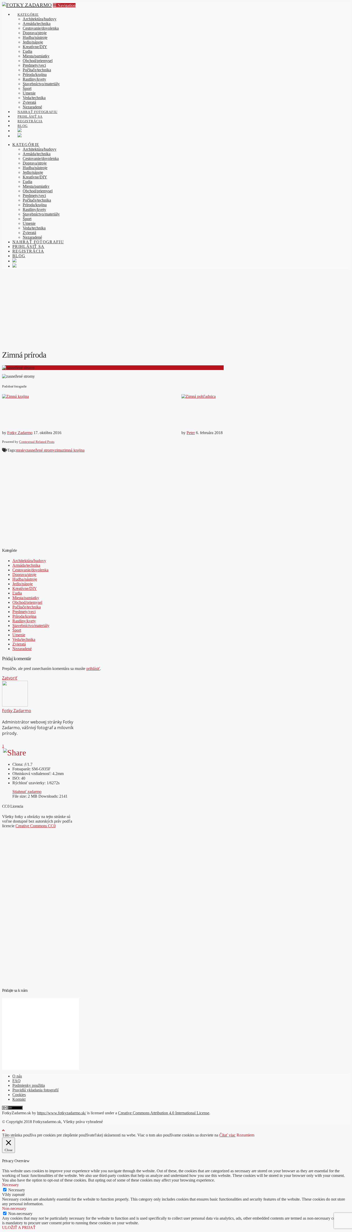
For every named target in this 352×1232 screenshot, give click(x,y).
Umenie (18, 635)
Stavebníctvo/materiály (30, 625)
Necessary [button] (10, 1185)
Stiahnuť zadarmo (26, 791)
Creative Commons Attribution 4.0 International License (163, 1113)
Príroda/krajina (24, 616)
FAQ (16, 1081)
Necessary (16, 1190)
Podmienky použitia (28, 1085)
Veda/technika (23, 639)
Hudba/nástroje (24, 579)
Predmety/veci (24, 611)
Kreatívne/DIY (24, 588)
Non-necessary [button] (14, 1208)
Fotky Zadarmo (19, 432)
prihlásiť (93, 668)
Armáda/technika (26, 565)
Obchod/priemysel (27, 602)
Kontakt (19, 1099)
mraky (21, 450)
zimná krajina (74, 450)
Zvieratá (19, 644)
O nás (17, 1076)
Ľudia (17, 593)
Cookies (19, 1094)
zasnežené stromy (40, 450)
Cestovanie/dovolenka (30, 570)
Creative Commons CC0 (35, 826)
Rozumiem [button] (245, 1135)
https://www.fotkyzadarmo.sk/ (61, 1113)
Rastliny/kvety (24, 621)
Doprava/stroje (24, 574)
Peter (191, 432)
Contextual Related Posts (36, 442)
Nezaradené (22, 649)
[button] (64, 5)
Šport (16, 630)
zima (59, 450)
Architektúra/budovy (29, 560)
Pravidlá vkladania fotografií (35, 1090)
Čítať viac (227, 1135)
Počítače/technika (26, 607)
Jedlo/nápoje (22, 584)
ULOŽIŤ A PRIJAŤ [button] (19, 1227)
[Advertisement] (176, 309)
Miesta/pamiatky (25, 598)
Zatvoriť (9, 678)
